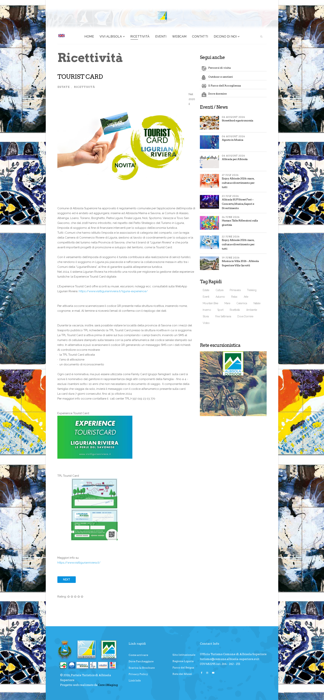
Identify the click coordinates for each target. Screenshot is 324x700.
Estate (64, 86)
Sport (220, 309)
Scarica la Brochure (142, 667)
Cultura (220, 290)
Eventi (206, 296)
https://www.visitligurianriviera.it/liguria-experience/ (113, 291)
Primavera (235, 290)
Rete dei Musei (182, 673)
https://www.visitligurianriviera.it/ (78, 562)
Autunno (220, 296)
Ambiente (251, 309)
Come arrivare (138, 654)
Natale (257, 303)
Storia (206, 316)
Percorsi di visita (219, 67)
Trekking (251, 290)
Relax (234, 296)
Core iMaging (108, 685)
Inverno (207, 309)
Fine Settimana (223, 316)
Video (206, 322)
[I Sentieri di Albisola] (233, 383)
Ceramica (241, 303)
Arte (246, 296)
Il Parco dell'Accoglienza (224, 85)
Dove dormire (217, 93)
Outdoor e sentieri (220, 76)
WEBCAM (179, 36)
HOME (89, 36)
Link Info (135, 680)
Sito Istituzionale (183, 654)
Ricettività (139, 36)
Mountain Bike (210, 303)
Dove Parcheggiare (141, 661)
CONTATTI (200, 36)
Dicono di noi (225, 36)
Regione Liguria (183, 661)
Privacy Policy (138, 674)
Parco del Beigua (183, 667)
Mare (227, 303)
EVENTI (160, 36)
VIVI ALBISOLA (111, 36)
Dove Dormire (245, 316)
